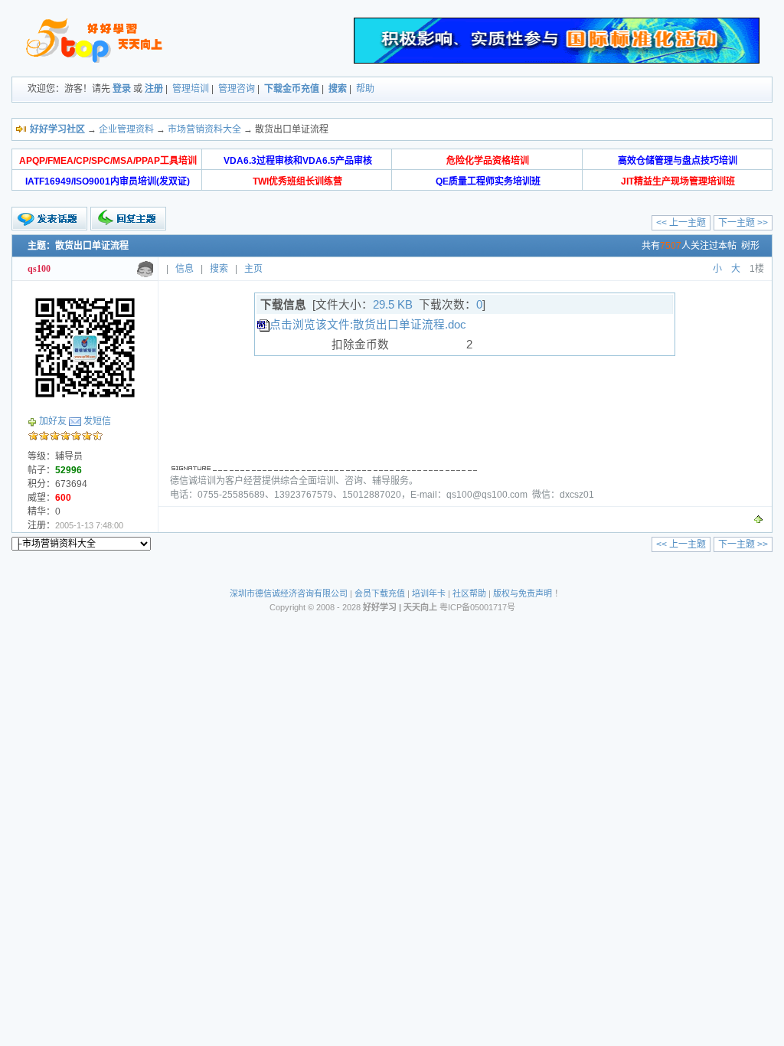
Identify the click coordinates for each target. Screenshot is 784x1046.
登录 (122, 88)
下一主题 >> (743, 222)
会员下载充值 (379, 593)
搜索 (337, 88)
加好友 (53, 421)
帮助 (365, 88)
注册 (154, 88)
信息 (184, 268)
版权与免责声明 (522, 593)
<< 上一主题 (681, 222)
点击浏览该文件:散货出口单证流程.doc (368, 325)
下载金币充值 (291, 88)
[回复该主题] (128, 218)
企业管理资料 (126, 129)
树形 (750, 245)
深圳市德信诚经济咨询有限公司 (289, 593)
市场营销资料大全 (204, 129)
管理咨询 (236, 88)
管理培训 (190, 88)
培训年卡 (429, 593)
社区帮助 (469, 593)
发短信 (97, 421)
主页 (253, 268)
